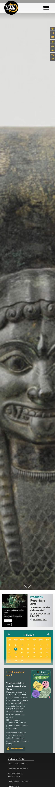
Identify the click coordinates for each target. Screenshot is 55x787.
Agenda (52, 37)
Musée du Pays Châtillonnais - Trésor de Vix (20, 6)
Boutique (52, 50)
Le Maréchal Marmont (18, 768)
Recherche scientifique (52, 42)
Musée (52, 33)
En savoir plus (40, 619)
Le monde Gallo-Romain (19, 781)
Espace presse (52, 46)
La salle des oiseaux (17, 763)
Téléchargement (17, 748)
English (52, 29)
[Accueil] (11, 8)
